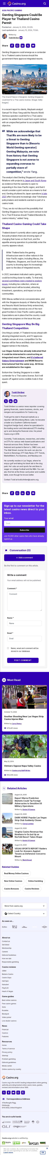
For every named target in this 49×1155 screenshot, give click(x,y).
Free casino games (9, 1004)
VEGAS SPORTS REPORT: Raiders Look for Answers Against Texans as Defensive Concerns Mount (31, 852)
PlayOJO (5, 988)
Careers (5, 952)
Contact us (6, 941)
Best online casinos (9, 1000)
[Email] (15, 401)
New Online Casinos (13, 881)
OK (42, 1152)
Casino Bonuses (11, 889)
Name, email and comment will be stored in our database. (24, 649)
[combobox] (24, 906)
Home (4, 1045)
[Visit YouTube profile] (13, 1092)
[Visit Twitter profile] (4, 1092)
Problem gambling (9, 1059)
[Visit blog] (23, 1092)
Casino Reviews (32, 889)
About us (6, 938)
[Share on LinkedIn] (23, 46)
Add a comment (24, 557)
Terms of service (8, 1049)
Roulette (5, 1010)
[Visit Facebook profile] (9, 1092)
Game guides (8, 996)
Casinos (5, 1033)
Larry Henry (16, 724)
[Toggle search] (44, 3)
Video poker (6, 1017)
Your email (8, 518)
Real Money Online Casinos (16, 873)
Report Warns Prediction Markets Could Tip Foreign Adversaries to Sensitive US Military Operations (28, 802)
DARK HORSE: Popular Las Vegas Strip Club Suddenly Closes (31, 818)
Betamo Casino (7, 974)
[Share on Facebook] (12, 46)
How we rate (6, 958)
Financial (5, 1029)
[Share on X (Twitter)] (28, 46)
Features (5, 1036)
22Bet (4, 971)
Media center (7, 1066)
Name (10, 618)
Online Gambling (35, 881)
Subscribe (24, 530)
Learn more (8, 1152)
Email (10, 633)
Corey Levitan (28, 824)
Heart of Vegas (7, 991)
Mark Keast (27, 860)
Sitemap (5, 1056)
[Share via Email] (33, 46)
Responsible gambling (10, 962)
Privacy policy (7, 1052)
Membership (6, 948)
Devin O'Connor (29, 809)
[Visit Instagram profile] (18, 1092)
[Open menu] (4, 3)
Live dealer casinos (9, 1021)
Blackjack (5, 1014)
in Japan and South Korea (34, 180)
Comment (12, 588)
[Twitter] (6, 401)
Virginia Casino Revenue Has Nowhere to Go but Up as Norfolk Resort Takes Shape (29, 834)
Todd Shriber (14, 38)
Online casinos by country (11, 1069)
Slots (4, 1007)
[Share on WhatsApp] (17, 46)
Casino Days (6, 978)
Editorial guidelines (9, 1062)
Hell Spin (5, 981)
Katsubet (5, 984)
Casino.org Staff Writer (21, 770)
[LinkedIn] (11, 401)
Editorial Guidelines (9, 955)
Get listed (5, 945)
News (4, 1026)
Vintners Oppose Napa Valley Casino (22, 766)
